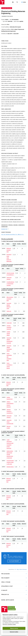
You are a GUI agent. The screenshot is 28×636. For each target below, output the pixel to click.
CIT (15, 569)
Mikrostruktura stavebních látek (10, 298)
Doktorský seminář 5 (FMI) (8, 512)
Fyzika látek (9, 322)
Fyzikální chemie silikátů (8, 333)
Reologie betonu (10, 466)
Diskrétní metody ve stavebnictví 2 (10, 411)
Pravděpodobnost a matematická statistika (10, 283)
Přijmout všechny (14, 628)
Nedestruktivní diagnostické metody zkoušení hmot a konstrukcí (10, 454)
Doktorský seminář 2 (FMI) (8, 383)
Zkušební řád (4, 229)
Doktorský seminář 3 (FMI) (8, 480)
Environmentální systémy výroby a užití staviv (10, 462)
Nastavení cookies (14, 632)
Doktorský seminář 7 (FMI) (8, 545)
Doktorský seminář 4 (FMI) (8, 497)
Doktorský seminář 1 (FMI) (9, 250)
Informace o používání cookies (9, 624)
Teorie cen (9, 311)
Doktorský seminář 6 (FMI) (8, 530)
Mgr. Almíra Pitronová (22, 569)
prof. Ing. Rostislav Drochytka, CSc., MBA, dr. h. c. (12, 234)
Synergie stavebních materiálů (9, 327)
